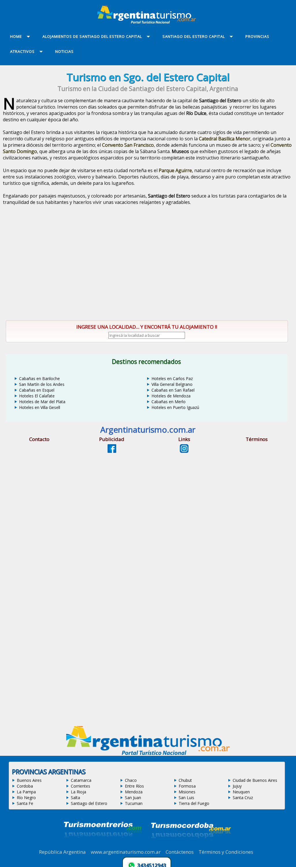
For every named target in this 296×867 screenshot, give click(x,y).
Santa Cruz (243, 797)
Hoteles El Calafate (37, 396)
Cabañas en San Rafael (173, 390)
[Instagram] (184, 451)
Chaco (131, 780)
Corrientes (80, 786)
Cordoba (25, 786)
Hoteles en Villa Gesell (39, 407)
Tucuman (134, 803)
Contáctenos (180, 852)
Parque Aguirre (175, 170)
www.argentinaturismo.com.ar (126, 852)
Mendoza (134, 792)
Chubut (185, 780)
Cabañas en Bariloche (39, 378)
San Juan (133, 797)
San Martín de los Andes (41, 384)
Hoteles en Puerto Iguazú (175, 407)
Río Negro (26, 797)
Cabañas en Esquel (36, 390)
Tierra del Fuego (194, 803)
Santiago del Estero (89, 803)
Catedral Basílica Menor (224, 138)
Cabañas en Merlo (168, 401)
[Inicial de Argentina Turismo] (148, 22)
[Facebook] (112, 451)
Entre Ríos (134, 786)
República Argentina (62, 852)
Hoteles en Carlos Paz (172, 378)
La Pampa (26, 792)
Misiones (187, 792)
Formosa (187, 786)
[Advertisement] (148, 264)
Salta (75, 797)
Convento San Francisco (128, 145)
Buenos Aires (29, 780)
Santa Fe (25, 803)
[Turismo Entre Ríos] (102, 845)
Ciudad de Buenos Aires (255, 780)
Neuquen (241, 792)
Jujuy (237, 786)
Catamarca (81, 780)
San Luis (186, 797)
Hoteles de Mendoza (170, 396)
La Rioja (78, 792)
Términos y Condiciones (226, 852)
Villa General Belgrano (172, 384)
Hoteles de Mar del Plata (42, 401)
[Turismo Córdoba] (190, 845)
